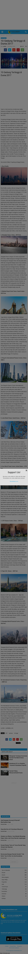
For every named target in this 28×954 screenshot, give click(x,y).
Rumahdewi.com (14, 481)
